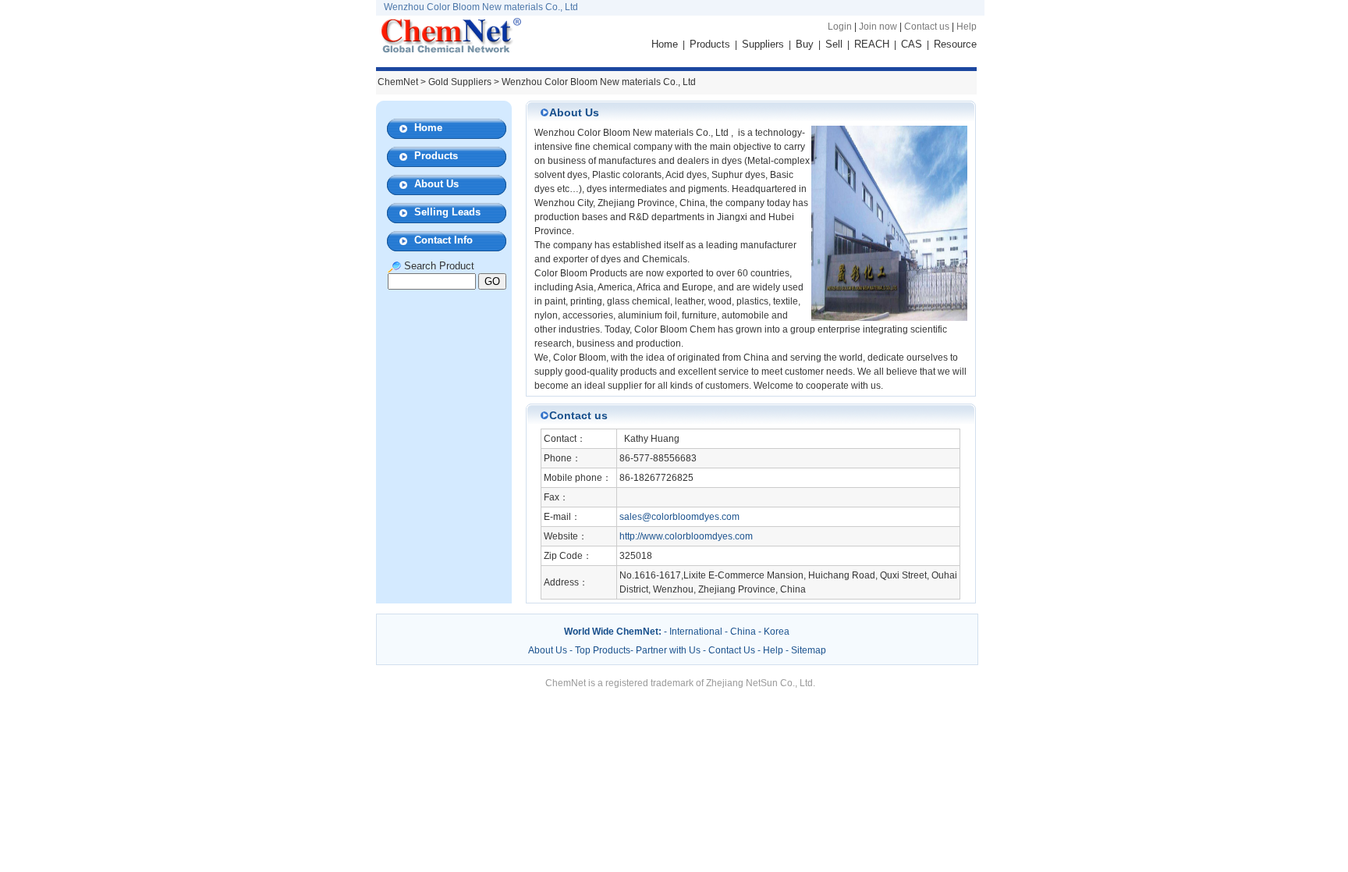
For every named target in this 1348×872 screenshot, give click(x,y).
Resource (955, 44)
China (743, 631)
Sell (833, 44)
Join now (878, 26)
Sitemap (808, 650)
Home (664, 44)
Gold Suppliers (459, 82)
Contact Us (731, 650)
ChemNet (398, 82)
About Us (436, 184)
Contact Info (443, 240)
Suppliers (763, 44)
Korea (776, 631)
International (695, 631)
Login (840, 26)
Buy (805, 44)
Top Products (602, 650)
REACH (871, 44)
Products (710, 44)
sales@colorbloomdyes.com (679, 516)
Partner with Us (669, 650)
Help (966, 26)
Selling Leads (447, 212)
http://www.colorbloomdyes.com (686, 536)
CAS (911, 44)
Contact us (926, 26)
